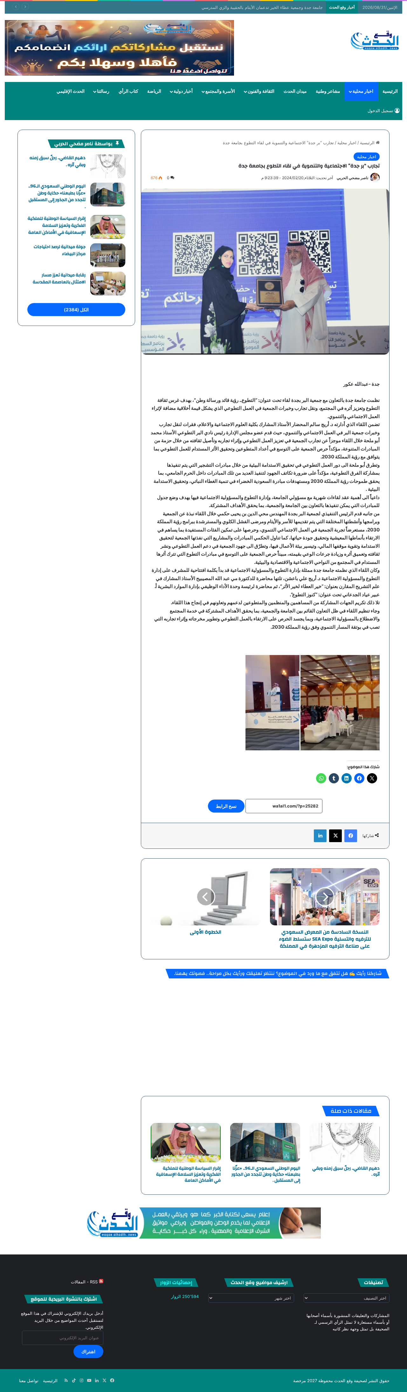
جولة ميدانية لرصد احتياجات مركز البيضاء (60, 250)
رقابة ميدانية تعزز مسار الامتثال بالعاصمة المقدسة (59, 278)
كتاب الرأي (128, 91)
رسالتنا (103, 91)
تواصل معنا (28, 1380)
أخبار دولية (183, 91)
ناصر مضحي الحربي (352, 177)
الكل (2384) (76, 309)
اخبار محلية (363, 91)
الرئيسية (390, 91)
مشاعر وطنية (328, 91)
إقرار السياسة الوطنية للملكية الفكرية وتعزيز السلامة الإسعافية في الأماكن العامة (188, 1174)
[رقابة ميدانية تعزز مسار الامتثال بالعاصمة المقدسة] (107, 283)
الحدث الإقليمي (71, 91)
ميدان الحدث (295, 91)
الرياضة (154, 91)
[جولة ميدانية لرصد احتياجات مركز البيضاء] (107, 255)
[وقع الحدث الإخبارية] (375, 41)
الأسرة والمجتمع (220, 91)
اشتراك (88, 1351)
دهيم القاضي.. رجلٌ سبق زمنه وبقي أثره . (346, 1171)
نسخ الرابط (226, 806)
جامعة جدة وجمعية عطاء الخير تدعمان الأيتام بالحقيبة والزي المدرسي (268, 7)
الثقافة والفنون (261, 91)
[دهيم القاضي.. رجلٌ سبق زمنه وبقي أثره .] (345, 1142)
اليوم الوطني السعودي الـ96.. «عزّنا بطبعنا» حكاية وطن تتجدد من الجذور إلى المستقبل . (265, 1174)
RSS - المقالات (85, 1281)
